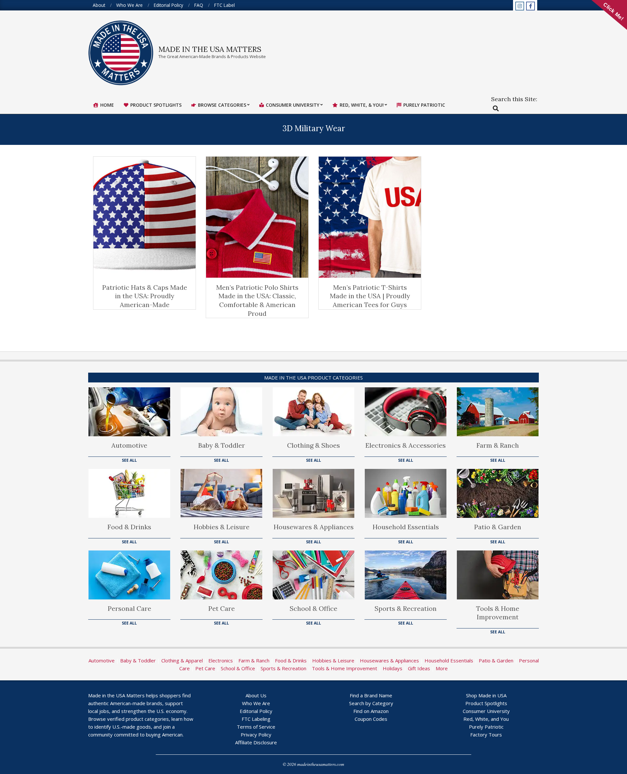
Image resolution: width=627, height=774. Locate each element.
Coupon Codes (371, 719)
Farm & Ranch (497, 445)
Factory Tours (486, 734)
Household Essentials (406, 527)
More (442, 668)
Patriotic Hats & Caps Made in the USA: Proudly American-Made (144, 296)
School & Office (313, 608)
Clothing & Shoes (313, 445)
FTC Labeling (256, 719)
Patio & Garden (497, 527)
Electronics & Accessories (405, 445)
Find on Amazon (371, 711)
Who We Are (256, 703)
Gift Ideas (419, 668)
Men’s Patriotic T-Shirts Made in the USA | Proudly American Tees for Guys (370, 296)
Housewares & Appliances (314, 527)
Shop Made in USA (486, 695)
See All (129, 460)
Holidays (392, 668)
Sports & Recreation (406, 608)
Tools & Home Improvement (497, 612)
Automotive (129, 445)
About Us (256, 695)
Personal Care (129, 608)
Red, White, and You (486, 719)
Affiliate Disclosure (256, 742)
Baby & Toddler (221, 445)
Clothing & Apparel (182, 660)
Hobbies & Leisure (221, 527)
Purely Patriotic (486, 726)
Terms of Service (256, 726)
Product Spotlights (486, 703)
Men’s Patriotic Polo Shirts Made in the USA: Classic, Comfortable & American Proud (257, 300)
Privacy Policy (256, 734)
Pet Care (221, 608)
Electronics (220, 660)
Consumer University (486, 711)
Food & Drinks (129, 527)
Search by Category (371, 703)
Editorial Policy (256, 711)
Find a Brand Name (371, 695)
